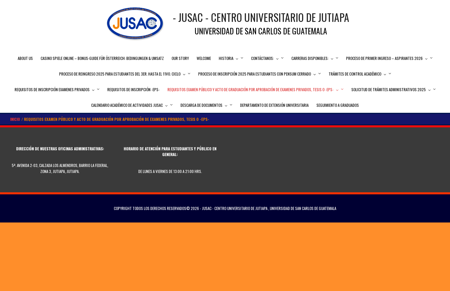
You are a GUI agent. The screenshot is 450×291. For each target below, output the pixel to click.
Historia (226, 58)
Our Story (180, 58)
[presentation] (235, 58)
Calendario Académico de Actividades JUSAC (127, 105)
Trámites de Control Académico (355, 74)
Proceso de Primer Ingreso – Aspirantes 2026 (384, 58)
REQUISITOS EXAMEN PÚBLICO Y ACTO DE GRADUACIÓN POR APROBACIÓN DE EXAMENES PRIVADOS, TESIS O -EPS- (250, 89)
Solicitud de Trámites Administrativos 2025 (388, 89)
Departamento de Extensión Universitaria (274, 105)
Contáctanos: (262, 58)
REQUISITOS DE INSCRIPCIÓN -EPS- (133, 89)
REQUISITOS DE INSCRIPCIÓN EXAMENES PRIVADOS (52, 89)
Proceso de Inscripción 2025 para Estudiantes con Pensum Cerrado (254, 74)
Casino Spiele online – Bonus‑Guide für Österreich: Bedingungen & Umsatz (102, 58)
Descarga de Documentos (201, 105)
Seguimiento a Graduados (337, 105)
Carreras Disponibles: (309, 58)
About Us (25, 58)
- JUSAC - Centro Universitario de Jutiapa (261, 17)
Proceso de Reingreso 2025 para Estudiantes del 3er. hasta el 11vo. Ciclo (119, 74)
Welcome (204, 58)
